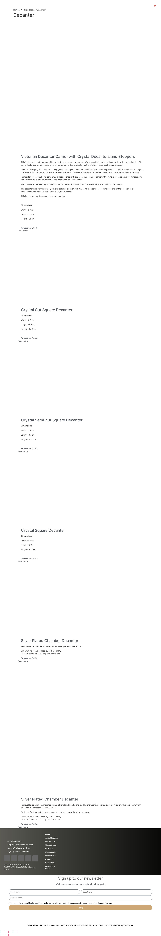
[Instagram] (14, 858)
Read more (23, 231)
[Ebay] (35, 858)
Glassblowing (50, 845)
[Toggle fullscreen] (7, 932)
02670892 (26, 864)
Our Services (49, 5)
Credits (6, 869)
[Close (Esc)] (16, 932)
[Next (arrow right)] (7, 935)
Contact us (49, 862)
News (59, 5)
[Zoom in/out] (2, 932)
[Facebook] (7, 858)
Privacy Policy (8, 868)
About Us (68, 5)
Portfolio (79, 5)
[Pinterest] (28, 858)
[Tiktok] (21, 858)
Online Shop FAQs (50, 867)
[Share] (11, 932)
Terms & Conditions (29, 868)
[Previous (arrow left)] (2, 935)
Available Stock (106, 5)
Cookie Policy (18, 868)
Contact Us (120, 5)
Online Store (91, 5)
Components (50, 852)
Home (38, 5)
